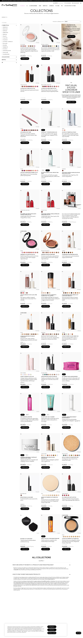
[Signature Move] (50, 86)
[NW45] (75, 293)
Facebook (39, 582)
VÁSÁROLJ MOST (71, 36)
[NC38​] (73, 536)
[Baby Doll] (64, 130)
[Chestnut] (37, 130)
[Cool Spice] (30, 130)
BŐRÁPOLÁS (45, 5)
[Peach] (68, 334)
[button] (78, 633)
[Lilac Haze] (57, 455)
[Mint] (66, 334)
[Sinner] (30, 252)
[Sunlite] (72, 252)
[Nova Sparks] (23, 374)
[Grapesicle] (24, 170)
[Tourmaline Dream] (47, 374)
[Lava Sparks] (21, 374)
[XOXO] (32, 86)
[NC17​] (52, 495)
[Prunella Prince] (43, 46)
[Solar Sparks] (27, 374)
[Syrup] (35, 130)
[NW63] (47, 293)
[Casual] (27, 293)
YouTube (45, 582)
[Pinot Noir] (43, 334)
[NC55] (28, 334)
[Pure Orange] (72, 334)
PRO (62, 5)
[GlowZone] (31, 46)
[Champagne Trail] (52, 374)
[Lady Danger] (22, 130)
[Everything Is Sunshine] (50, 374)
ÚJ (27, 5)
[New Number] (47, 46)
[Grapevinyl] (30, 86)
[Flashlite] (66, 252)
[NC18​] (54, 495)
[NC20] (22, 334)
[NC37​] (71, 536)
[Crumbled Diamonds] (56, 374)
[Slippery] (35, 170)
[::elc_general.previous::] (41, 46)
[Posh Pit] (22, 86)
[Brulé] (52, 334)
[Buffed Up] (54, 334)
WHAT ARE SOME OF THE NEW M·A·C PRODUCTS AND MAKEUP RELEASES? (33, 565)
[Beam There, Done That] (49, 86)
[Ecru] (54, 46)
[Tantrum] (30, 170)
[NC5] (30, 334)
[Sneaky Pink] (35, 86)
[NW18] (24, 334)
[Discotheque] (67, 455)
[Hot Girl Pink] (64, 495)
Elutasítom (52, 629)
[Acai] (32, 130)
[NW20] (73, 293)
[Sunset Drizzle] (23, 46)
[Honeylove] (34, 252)
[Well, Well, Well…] (58, 86)
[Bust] (66, 455)
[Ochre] (62, 334)
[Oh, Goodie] (56, 86)
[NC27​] (58, 495)
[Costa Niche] (49, 46)
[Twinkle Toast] (52, 46)
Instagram (30, 582)
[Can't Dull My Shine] (43, 86)
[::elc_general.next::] (59, 46)
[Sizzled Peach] (24, 86)
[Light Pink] (70, 334)
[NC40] (67, 293)
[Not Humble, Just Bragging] (52, 86)
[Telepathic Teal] (45, 374)
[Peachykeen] (35, 252)
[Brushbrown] (21, 495)
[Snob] (22, 252)
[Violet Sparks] (29, 374)
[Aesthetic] (21, 293)
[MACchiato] (34, 130)
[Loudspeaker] (32, 252)
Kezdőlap (3, 17)
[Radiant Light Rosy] (45, 252)
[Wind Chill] (27, 46)
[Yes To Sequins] (69, 455)
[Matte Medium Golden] (50, 252)
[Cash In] (64, 455)
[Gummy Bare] (47, 86)
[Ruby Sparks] (25, 374)
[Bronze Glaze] (53, 455)
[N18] (46, 293)
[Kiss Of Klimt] (73, 455)
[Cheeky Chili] (28, 252)
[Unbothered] (66, 495)
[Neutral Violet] (64, 334)
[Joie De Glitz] (71, 455)
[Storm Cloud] (45, 46)
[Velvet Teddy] (28, 130)
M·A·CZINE (57, 5)
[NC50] (64, 293)
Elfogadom (52, 626)
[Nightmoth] (24, 130)
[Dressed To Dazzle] (37, 170)
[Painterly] (45, 334)
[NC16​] (50, 495)
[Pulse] (22, 170)
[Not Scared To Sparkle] (58, 374)
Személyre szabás (52, 632)
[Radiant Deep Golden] (56, 252)
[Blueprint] (79, 455)
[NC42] (77, 293)
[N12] (44, 293)
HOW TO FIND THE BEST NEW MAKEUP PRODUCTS (26, 574)
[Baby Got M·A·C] (58, 334)
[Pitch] (56, 46)
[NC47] (26, 334)
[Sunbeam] (68, 252)
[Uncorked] (50, 334)
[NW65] (71, 293)
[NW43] (35, 334)
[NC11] (37, 334)
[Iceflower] (58, 46)
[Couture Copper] (75, 455)
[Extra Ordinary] (55, 455)
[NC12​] (47, 495)
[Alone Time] (54, 86)
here (17, 569)
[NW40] (32, 334)
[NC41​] (75, 536)
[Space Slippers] (51, 455)
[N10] (49, 293)
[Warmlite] (70, 252)
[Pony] (26, 252)
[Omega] (49, 334)
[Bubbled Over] (49, 455)
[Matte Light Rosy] (54, 252)
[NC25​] (56, 495)
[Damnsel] (62, 170)
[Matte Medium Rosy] (49, 252)
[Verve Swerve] (62, 495)
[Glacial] (46, 455)
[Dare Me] (68, 495)
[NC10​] (45, 495)
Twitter (35, 582)
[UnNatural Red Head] (21, 212)
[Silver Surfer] (43, 374)
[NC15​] (49, 495)
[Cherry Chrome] (47, 455)
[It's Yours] (45, 86)
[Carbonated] (28, 170)
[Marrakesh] (26, 130)
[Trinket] (34, 86)
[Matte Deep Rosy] (52, 252)
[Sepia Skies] (32, 46)
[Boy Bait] (34, 170)
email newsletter (19, 583)
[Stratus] (34, 46)
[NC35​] (69, 536)
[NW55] (66, 293)
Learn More (41, 560)
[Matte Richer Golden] (58, 252)
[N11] (42, 293)
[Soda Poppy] (37, 86)
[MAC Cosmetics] (9, 5)
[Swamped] (50, 46)
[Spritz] (23, 293)
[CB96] (24, 252)
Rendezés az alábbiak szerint (58, 21)
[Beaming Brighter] (54, 374)
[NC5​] (43, 495)
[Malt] (32, 170)
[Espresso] (56, 334)
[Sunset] (62, 252)
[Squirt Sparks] (31, 374)
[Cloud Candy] (25, 46)
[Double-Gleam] (44, 455)
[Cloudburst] (29, 46)
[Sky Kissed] (21, 46)
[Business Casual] (28, 86)
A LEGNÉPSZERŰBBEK (33, 5)
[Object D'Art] (77, 455)
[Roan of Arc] (42, 212)
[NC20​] (64, 536)
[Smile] (62, 130)
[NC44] (79, 293)
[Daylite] (64, 252)
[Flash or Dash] (49, 374)
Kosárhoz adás (25, 58)
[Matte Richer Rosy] (47, 252)
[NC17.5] (69, 293)
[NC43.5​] (79, 536)
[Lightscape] (42, 455)
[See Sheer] (26, 86)
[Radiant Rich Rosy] (43, 252)
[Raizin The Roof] (37, 252)
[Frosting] (25, 293)
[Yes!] (26, 170)
